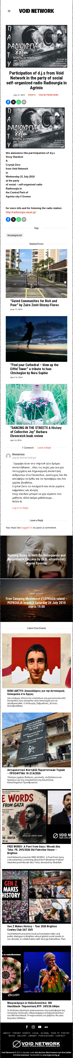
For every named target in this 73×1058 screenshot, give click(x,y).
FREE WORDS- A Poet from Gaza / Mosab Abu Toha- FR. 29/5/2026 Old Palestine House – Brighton (33, 850)
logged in (26, 527)
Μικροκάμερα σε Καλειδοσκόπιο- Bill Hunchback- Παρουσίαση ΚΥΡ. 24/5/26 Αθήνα (33, 1004)
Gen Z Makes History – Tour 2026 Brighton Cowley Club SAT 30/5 (32, 928)
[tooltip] (8, 102)
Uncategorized (14, 235)
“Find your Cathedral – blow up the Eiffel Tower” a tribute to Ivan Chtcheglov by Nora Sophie (34, 369)
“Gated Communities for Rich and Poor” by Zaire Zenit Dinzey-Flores (34, 303)
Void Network (8, 1052)
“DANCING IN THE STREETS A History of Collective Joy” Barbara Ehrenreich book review (36, 432)
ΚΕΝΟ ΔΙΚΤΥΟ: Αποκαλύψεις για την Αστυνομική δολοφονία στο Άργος (35, 692)
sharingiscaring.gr (51, 1055)
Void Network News (48, 95)
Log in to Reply (20, 507)
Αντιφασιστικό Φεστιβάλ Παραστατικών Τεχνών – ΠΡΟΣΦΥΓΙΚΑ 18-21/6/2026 (36, 771)
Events (31, 95)
